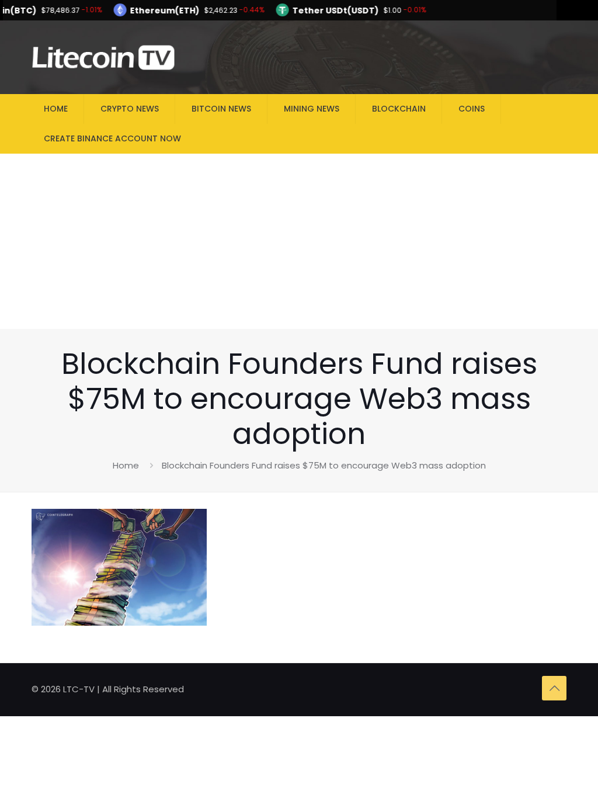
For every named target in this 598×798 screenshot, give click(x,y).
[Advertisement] (299, 241)
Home (126, 465)
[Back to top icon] (554, 688)
